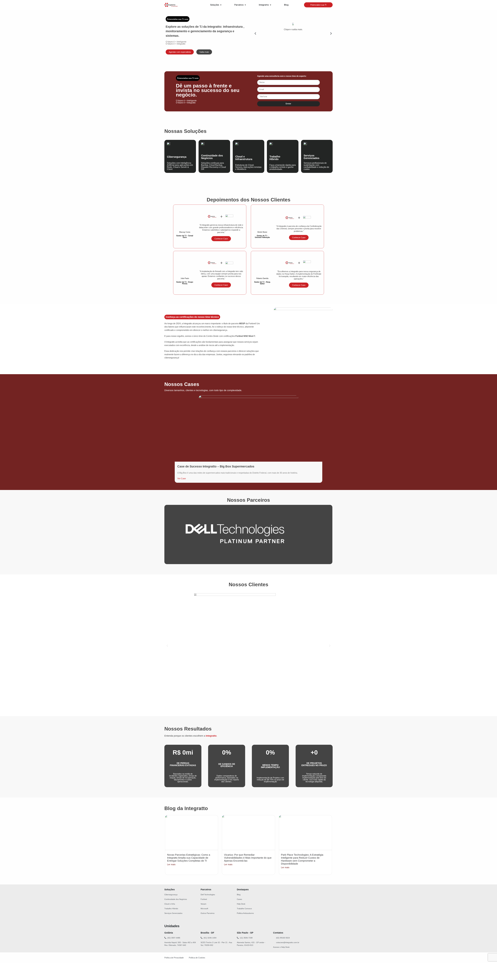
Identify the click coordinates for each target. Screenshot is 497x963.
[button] (255, 33)
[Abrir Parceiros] (245, 4)
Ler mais (171, 864)
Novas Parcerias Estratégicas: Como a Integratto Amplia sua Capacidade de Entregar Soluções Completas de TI (188, 857)
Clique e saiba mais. (293, 29)
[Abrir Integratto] (270, 4)
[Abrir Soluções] (221, 4)
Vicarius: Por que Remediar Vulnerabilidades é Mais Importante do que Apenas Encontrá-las (248, 857)
